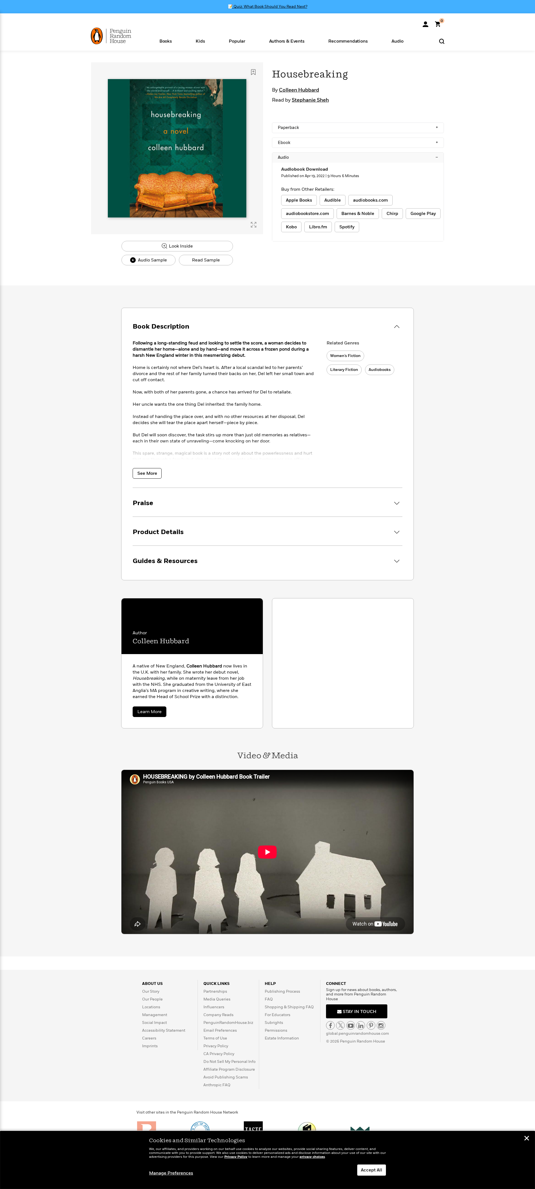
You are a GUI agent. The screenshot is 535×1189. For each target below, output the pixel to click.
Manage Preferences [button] (171, 1173)
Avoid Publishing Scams (225, 1077)
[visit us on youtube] (350, 1025)
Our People (152, 999)
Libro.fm (318, 227)
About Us (152, 983)
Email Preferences (220, 1030)
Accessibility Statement (163, 1030)
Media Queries (216, 999)
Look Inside (180, 246)
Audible (332, 200)
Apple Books (299, 200)
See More (147, 473)
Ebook (358, 143)
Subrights (274, 1022)
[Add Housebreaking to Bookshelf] (253, 72)
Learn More (151, 712)
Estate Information (282, 1038)
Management (154, 1014)
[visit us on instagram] (381, 1025)
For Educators (277, 1014)
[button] (165, 40)
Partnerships (215, 991)
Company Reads (218, 1014)
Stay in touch (359, 1012)
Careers (149, 1038)
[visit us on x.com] (340, 1025)
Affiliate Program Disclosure (229, 1069)
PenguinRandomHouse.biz (228, 1022)
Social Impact (154, 1022)
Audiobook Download (304, 169)
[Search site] (441, 41)
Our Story (150, 991)
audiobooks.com (370, 200)
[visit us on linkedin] (360, 1025)
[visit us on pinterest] (371, 1025)
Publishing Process (282, 991)
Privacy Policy (215, 1046)
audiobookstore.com (307, 214)
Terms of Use (215, 1038)
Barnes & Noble (357, 214)
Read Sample (206, 260)
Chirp (392, 214)
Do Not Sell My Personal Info (229, 1061)
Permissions (276, 1030)
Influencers (213, 1007)
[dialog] (267, 1160)
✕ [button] (526, 1139)
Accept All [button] (371, 1170)
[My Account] (425, 22)
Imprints (150, 1046)
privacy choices (312, 1156)
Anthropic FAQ (216, 1085)
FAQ (269, 999)
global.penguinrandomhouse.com (357, 1033)
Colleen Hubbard (299, 90)
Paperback (358, 127)
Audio (358, 157)
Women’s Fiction (345, 355)
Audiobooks (380, 369)
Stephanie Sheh (310, 100)
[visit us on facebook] (330, 1025)
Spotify (346, 227)
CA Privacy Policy (218, 1053)
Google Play (423, 214)
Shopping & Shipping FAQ (289, 1007)
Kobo (291, 227)
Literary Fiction (344, 369)
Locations (151, 1007)
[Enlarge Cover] (253, 224)
